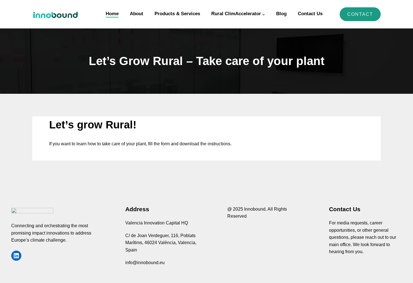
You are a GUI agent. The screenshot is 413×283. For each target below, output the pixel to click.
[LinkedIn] (16, 256)
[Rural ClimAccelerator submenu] (263, 14)
